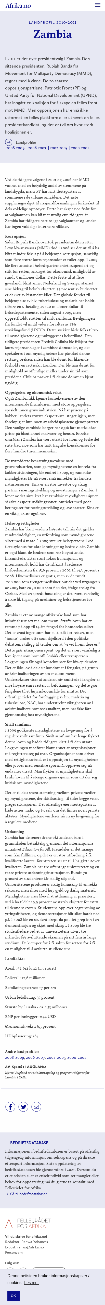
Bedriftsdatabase (29, 1142)
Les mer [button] (31, 1283)
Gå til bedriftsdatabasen (28, 1194)
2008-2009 (15, 148)
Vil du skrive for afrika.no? (26, 1236)
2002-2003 (58, 148)
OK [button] (13, 1296)
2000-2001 (80, 148)
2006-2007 (37, 148)
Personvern (14, 1252)
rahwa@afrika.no (30, 1247)
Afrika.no (18, 5)
